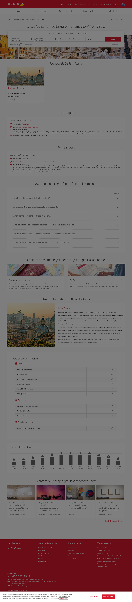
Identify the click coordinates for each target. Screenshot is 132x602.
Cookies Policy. (63, 598)
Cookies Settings (93, 596)
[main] (66, 597)
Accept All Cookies (108, 596)
